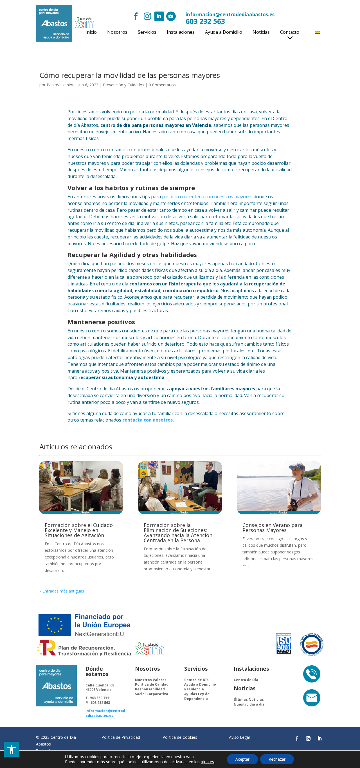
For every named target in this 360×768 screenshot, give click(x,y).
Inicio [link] (91, 32)
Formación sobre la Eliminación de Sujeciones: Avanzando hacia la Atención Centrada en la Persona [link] (178, 533)
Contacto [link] (289, 32)
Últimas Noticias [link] (249, 699)
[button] (135, 16)
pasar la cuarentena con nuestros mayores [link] (207, 196)
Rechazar (277, 759)
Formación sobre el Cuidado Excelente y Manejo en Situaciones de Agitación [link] (79, 530)
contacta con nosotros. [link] (148, 420)
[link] (11, 749)
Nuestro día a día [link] (249, 704)
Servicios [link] (147, 32)
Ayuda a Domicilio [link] (223, 32)
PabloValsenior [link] (60, 84)
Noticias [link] (261, 32)
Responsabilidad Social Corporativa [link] (151, 691)
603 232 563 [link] (205, 21)
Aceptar (242, 759)
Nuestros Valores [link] (150, 679)
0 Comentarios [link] (162, 84)
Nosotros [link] (117, 32)
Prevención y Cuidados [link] (123, 84)
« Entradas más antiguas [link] (61, 591)
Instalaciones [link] (181, 32)
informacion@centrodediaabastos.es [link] (230, 14)
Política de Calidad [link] (151, 684)
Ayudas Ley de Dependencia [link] (197, 696)
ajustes (207, 761)
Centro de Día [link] (196, 679)
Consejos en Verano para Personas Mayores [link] (272, 527)
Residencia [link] (194, 689)
